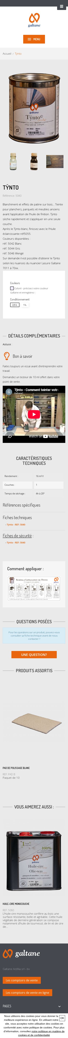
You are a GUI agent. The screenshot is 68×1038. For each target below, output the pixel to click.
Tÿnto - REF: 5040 (16, 524)
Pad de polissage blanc (16, 767)
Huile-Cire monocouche (16, 903)
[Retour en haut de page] (21, 953)
